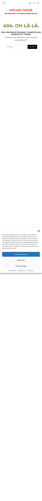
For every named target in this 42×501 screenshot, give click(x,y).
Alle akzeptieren (21, 254)
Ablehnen (21, 260)
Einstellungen (21, 266)
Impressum (30, 270)
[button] (39, 231)
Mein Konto (30, 3)
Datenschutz (12, 270)
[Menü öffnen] (4, 3)
